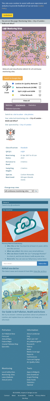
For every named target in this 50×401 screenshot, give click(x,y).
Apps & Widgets (33, 372)
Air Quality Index (33, 362)
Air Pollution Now (8, 334)
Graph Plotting (32, 377)
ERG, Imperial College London (27, 393)
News (29, 349)
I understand (7, 15)
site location (18, 114)
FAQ (28, 336)
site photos (28, 114)
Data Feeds (31, 380)
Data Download (33, 374)
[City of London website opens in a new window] (10, 133)
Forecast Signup (33, 359)
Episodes (5, 346)
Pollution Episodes (13, 108)
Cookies (30, 395)
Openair (30, 385)
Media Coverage (33, 352)
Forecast (5, 336)
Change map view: (11, 187)
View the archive (40, 271)
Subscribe (42, 263)
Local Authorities (8, 372)
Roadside (24, 147)
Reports (30, 354)
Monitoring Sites (8, 374)
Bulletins (9, 105)
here (45, 259)
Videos (29, 346)
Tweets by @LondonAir (11, 205)
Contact (6, 395)
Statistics (32, 105)
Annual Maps (7, 339)
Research (30, 344)
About (14, 395)
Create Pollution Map (10, 344)
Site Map (25, 398)
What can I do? (32, 339)
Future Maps (7, 341)
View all (26, 100)
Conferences (32, 357)
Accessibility (22, 395)
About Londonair (33, 334)
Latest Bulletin (7, 377)
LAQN (23, 151)
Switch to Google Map (12, 78)
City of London (25, 124)
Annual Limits (7, 380)
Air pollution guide (34, 341)
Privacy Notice (40, 395)
